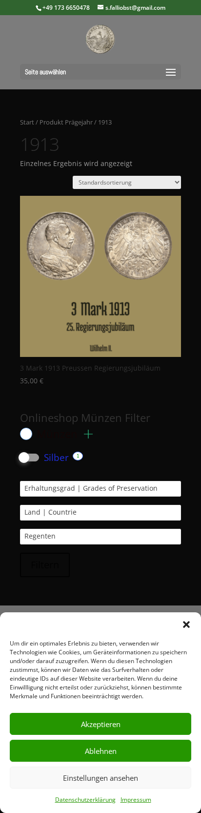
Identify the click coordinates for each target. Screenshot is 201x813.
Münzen (58, 433)
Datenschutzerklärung (85, 799)
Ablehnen (101, 751)
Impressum (136, 799)
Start (27, 122)
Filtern (45, 564)
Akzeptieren (101, 724)
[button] (186, 624)
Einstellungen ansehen (100, 778)
